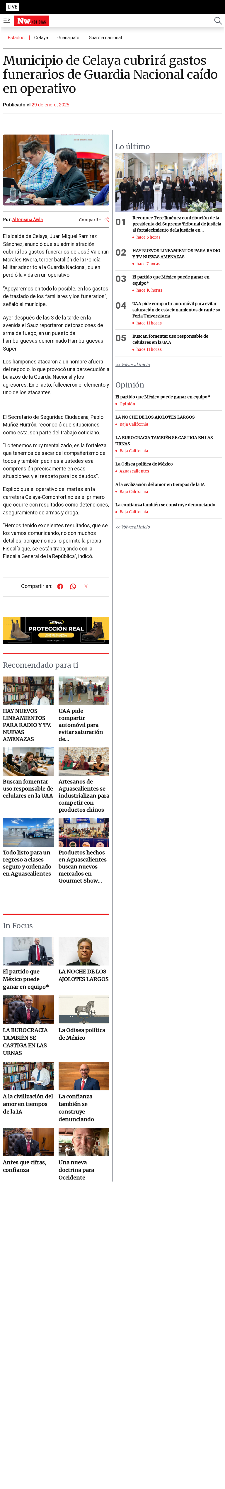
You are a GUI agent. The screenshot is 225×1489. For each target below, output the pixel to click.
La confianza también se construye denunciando (76, 1108)
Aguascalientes (134, 471)
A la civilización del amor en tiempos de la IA (28, 1104)
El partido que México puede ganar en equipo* (26, 979)
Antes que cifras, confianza (24, 1166)
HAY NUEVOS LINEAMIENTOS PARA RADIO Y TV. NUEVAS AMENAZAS (176, 253)
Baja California (134, 424)
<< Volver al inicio (132, 364)
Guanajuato (68, 37)
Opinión (127, 404)
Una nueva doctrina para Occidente (76, 1170)
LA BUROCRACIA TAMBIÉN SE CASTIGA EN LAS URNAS (25, 1041)
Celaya (41, 37)
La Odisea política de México (82, 1034)
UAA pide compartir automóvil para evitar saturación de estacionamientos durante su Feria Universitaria (176, 310)
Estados (16, 37)
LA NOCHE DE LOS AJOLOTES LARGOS (84, 975)
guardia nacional (105, 37)
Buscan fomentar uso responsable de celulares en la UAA (170, 339)
